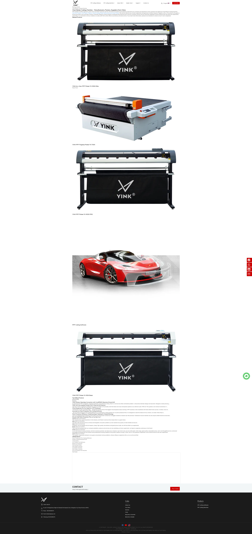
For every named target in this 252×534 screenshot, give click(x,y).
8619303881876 (51, 516)
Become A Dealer (129, 517)
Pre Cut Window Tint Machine (79, 450)
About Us (127, 505)
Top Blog (133, 528)
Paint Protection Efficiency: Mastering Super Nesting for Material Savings (92, 414)
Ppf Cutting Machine (116, 530)
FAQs (126, 512)
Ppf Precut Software (103, 530)
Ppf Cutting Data (91, 530)
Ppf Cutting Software (145, 530)
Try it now (175, 3)
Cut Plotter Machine (77, 447)
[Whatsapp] (246, 376)
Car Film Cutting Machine (130, 530)
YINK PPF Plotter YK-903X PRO (82, 214)
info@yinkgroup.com (50, 513)
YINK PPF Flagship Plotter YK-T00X (83, 144)
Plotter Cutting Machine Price (79, 439)
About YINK (120, 3)
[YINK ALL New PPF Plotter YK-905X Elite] (126, 51)
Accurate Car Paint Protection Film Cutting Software (87, 411)
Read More (75, 87)
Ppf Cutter (75, 451)
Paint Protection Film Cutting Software (82, 438)
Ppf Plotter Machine (77, 446)
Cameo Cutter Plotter (113, 13)
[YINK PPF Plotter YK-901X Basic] (126, 360)
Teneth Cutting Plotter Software (100, 13)
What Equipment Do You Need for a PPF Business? (86, 408)
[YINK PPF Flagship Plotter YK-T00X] (126, 115)
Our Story (127, 507)
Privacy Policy (126, 532)
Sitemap (127, 528)
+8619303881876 (50, 510)
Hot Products (120, 528)
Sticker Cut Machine (77, 443)
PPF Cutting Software (96, 3)
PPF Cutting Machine (109, 3)
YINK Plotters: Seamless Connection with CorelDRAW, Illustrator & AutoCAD (93, 402)
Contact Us (146, 3)
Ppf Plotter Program (87, 13)
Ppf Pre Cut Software (159, 530)
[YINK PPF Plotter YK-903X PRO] (126, 179)
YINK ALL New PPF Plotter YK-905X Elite (85, 86)
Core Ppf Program (76, 13)
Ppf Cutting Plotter (77, 445)
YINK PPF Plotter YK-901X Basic (82, 395)
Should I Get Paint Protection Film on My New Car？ (86, 417)
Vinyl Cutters (75, 440)
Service (127, 510)
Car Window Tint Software (78, 442)
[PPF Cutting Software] (126, 269)
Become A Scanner (130, 514)
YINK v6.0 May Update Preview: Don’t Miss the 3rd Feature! (88, 405)
